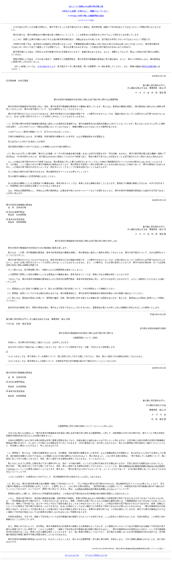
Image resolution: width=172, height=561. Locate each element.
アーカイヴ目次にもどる (96, 555)
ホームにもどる (72, 555)
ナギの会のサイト (45, 66)
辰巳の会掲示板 (149, 66)
